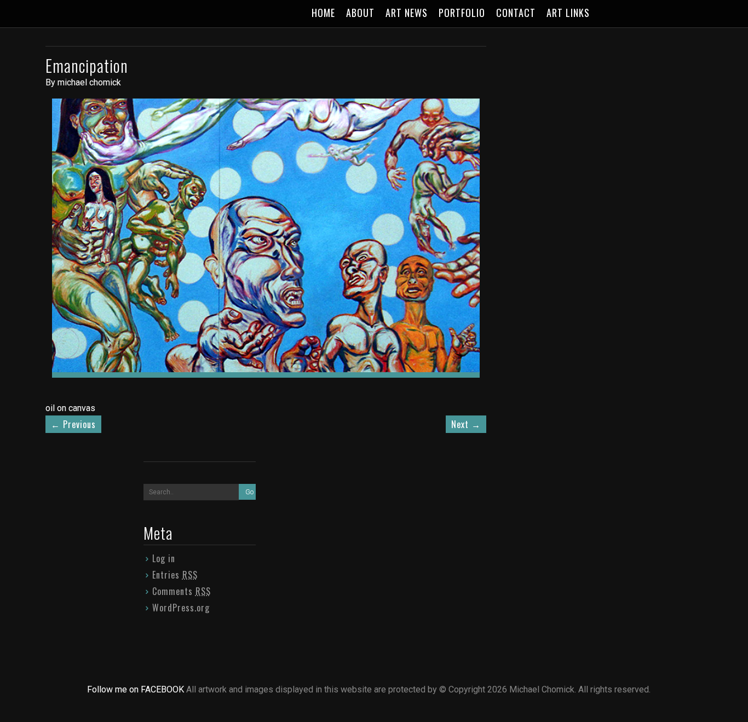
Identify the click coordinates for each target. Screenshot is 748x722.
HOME (323, 12)
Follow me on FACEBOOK (136, 689)
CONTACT (516, 12)
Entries (175, 574)
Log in (163, 558)
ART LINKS (568, 12)
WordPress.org (181, 607)
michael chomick (89, 82)
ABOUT (360, 12)
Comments (181, 591)
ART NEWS (406, 12)
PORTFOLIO (462, 12)
